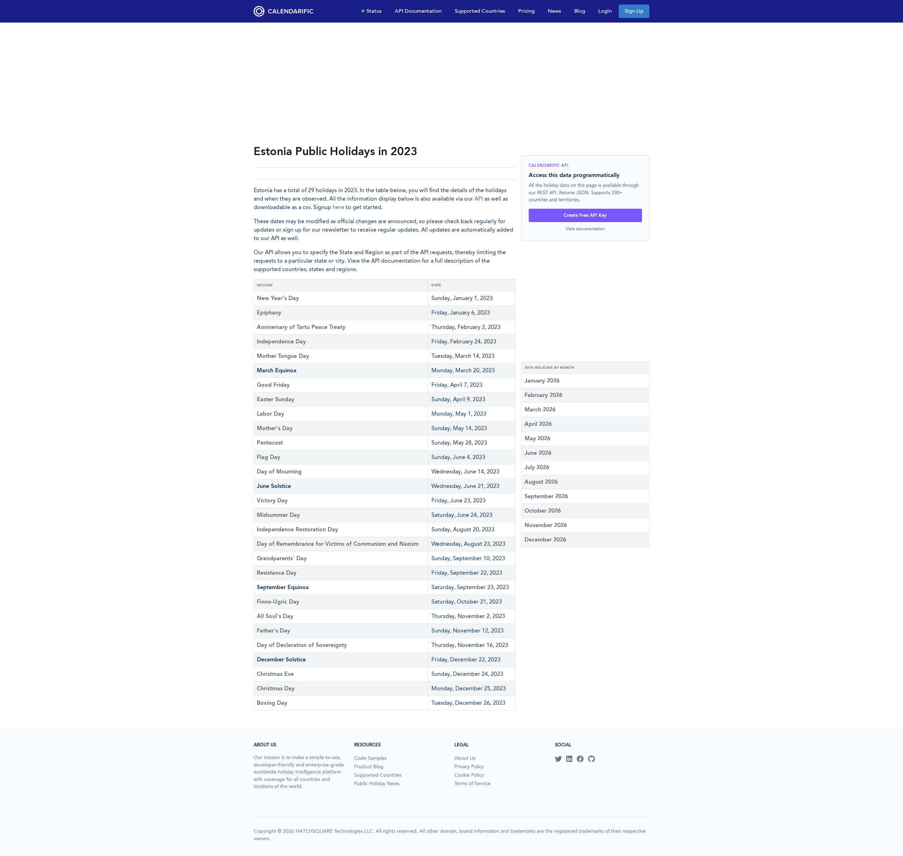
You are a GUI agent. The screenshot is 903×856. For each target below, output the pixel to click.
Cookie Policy (469, 775)
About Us (464, 758)
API (478, 198)
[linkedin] (569, 759)
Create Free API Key (585, 215)
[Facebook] (580, 759)
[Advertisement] (451, 83)
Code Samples (370, 758)
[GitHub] (591, 759)
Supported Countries (480, 11)
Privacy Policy (469, 766)
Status (374, 11)
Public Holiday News (376, 783)
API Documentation (418, 11)
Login (605, 11)
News (554, 11)
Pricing (526, 11)
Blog (579, 11)
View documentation (585, 228)
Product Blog (368, 766)
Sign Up (634, 11)
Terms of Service (472, 783)
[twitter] (558, 759)
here (338, 207)
